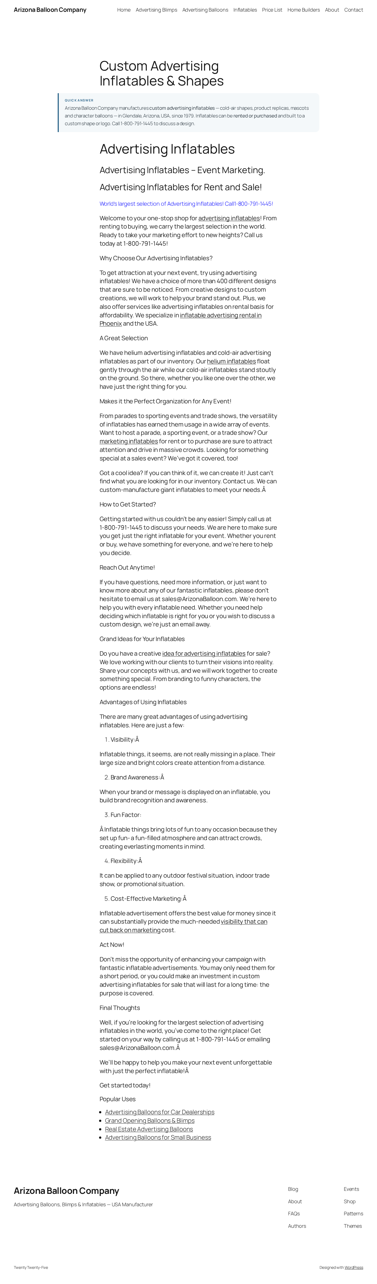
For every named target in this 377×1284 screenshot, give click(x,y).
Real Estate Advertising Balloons (149, 1129)
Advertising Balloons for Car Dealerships (159, 1112)
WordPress (354, 1267)
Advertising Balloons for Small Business (158, 1137)
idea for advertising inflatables (204, 653)
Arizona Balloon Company (50, 10)
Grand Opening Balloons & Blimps (150, 1120)
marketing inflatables (129, 441)
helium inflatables (231, 361)
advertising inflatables (229, 218)
